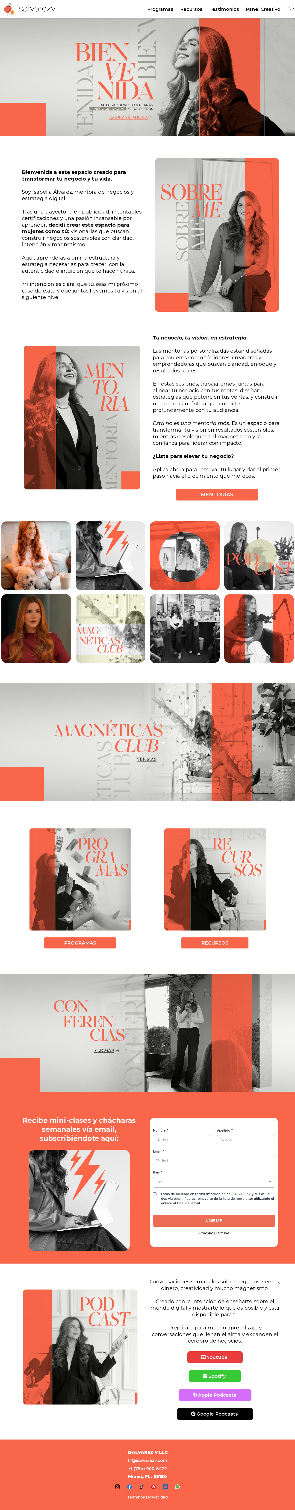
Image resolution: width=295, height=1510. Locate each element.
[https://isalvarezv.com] (30, 9)
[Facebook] (130, 1487)
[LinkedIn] (165, 1487)
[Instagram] (118, 1487)
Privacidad (158, 1497)
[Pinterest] (153, 1487)
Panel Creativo (263, 9)
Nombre (160, 1130)
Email (158, 1151)
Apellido (225, 1130)
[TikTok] (142, 1487)
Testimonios (224, 9)
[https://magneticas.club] (147, 741)
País (158, 1172)
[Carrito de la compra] (291, 9)
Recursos (191, 9)
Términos (136, 1497)
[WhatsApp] (177, 1487)
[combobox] (214, 1182)
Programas (160, 9)
